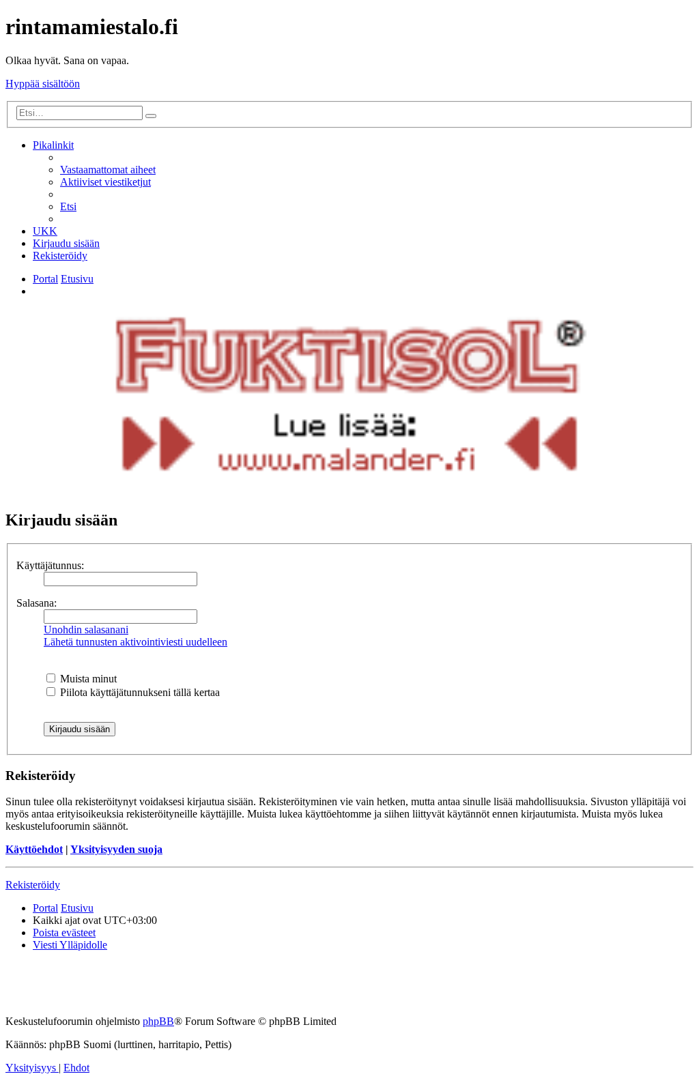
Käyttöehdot (34, 849)
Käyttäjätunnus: (50, 565)
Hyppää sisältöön (42, 83)
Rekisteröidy (32, 885)
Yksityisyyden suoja (116, 849)
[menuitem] (108, 169)
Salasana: (36, 603)
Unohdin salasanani (86, 629)
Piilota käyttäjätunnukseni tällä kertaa (138, 692)
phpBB (158, 1021)
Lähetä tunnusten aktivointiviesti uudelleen (135, 642)
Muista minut (87, 678)
